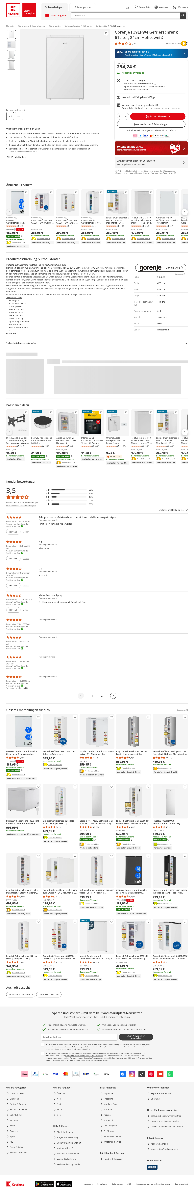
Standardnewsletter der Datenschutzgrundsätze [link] (72, 1047)
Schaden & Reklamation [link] (68, 1153)
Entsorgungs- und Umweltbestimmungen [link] (152, 1184)
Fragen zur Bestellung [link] (67, 1137)
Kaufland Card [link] (110, 1104)
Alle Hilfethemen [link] (65, 1132)
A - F (59, 1098)
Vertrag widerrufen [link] (66, 1148)
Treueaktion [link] (109, 1120)
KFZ (11, 1141)
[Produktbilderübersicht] (11, 67)
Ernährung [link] (109, 1131)
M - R (59, 1109)
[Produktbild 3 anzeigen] (11, 54)
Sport (12, 1136)
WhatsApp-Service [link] (112, 1141)
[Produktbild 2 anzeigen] (11, 44)
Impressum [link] (88, 1184)
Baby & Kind (16, 1115)
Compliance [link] (102, 1184)
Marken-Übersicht (18, 1152)
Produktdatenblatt (18, 242)
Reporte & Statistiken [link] (161, 1093)
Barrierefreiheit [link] (181, 1184)
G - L (59, 1104)
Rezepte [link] (107, 1115)
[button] (69, 489)
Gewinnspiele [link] (110, 1125)
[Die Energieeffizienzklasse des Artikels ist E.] (184, 43)
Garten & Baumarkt (19, 1104)
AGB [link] (129, 1184)
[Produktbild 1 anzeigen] (11, 34)
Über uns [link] (155, 1098)
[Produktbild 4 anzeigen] (11, 65)
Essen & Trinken (17, 1147)
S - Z (59, 1115)
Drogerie (14, 1131)
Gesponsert (10, 218)
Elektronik (14, 1098)
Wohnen (14, 1120)
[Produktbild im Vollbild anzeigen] (65, 67)
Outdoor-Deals (17, 1093)
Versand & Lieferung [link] (66, 1159)
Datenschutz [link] (117, 1184)
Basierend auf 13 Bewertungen (22, 502)
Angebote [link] (108, 1093)
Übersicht (61, 1093)
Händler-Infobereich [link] (113, 1159)
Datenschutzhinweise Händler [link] (165, 1121)
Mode (12, 1125)
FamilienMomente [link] (112, 1136)
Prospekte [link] (108, 1098)
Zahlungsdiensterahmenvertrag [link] (166, 1116)
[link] (82, 7)
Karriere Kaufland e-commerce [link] (165, 1149)
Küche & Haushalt (18, 1109)
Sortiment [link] (108, 1109)
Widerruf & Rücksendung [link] (69, 1142)
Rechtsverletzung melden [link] (69, 1164)
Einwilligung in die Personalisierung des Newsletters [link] (84, 1056)
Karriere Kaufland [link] (159, 1143)
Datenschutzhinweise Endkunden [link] (167, 1126)
